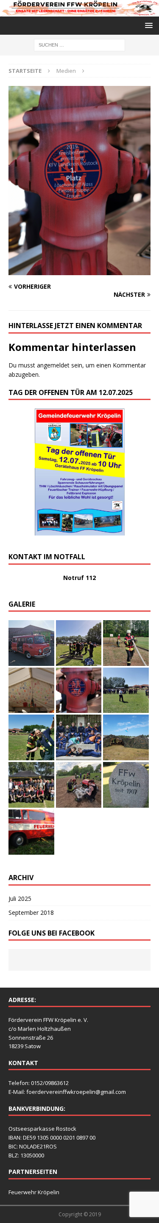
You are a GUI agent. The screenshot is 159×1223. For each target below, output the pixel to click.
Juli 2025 (19, 898)
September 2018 (31, 912)
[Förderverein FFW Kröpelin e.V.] (79, 11)
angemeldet (53, 365)
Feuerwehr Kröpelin (33, 1192)
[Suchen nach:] (79, 44)
